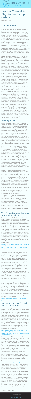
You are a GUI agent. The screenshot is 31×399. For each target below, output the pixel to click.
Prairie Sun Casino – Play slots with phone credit (13, 362)
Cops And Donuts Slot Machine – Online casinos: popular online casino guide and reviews (13, 299)
